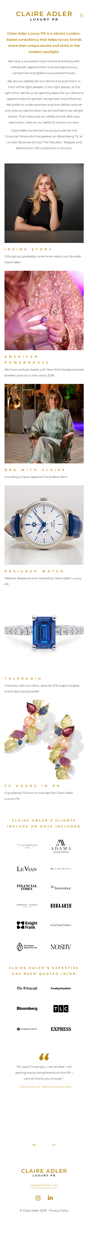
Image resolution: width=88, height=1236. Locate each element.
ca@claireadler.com (44, 1185)
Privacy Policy (58, 1210)
